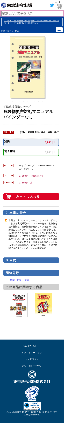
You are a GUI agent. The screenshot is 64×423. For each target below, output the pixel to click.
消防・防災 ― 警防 (19, 280)
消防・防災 (6, 31)
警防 (17, 31)
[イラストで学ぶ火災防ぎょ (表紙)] (47, 305)
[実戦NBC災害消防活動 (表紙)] (22, 305)
